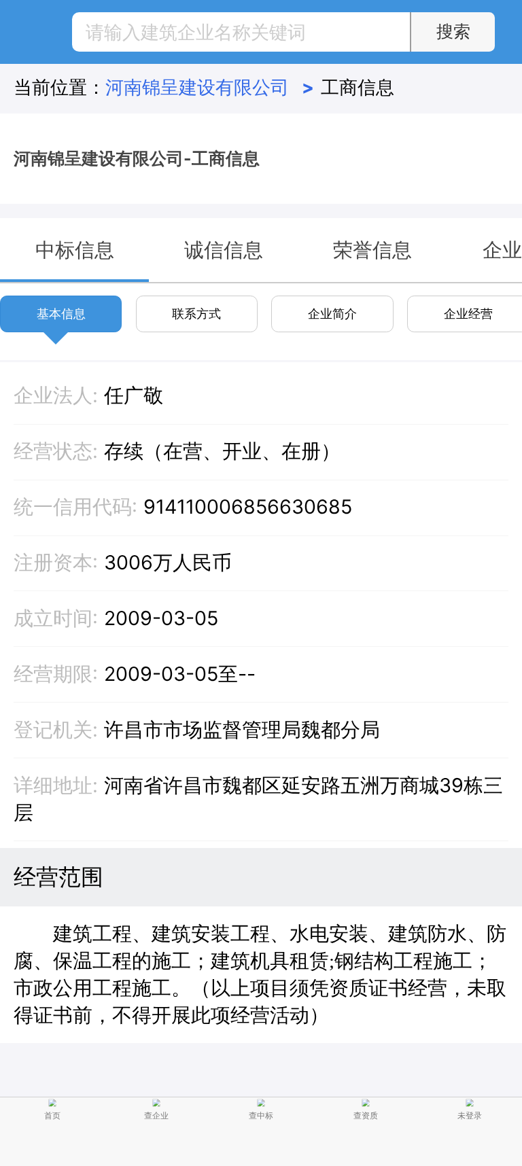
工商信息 (357, 87)
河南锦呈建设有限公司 (209, 87)
